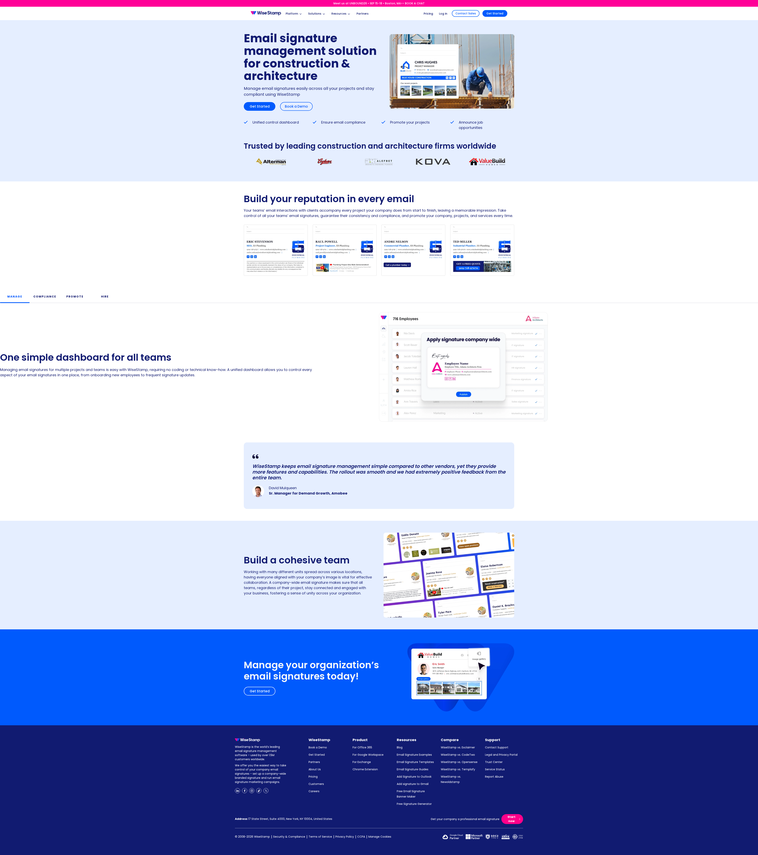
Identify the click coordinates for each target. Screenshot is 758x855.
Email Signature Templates (415, 762)
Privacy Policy (344, 837)
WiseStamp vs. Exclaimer (458, 747)
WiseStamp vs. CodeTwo (458, 755)
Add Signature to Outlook (414, 777)
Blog (399, 747)
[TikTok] (258, 790)
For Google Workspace (368, 755)
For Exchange (362, 762)
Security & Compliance (289, 837)
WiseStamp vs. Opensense (459, 762)
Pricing (313, 777)
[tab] (15, 297)
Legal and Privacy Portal (501, 755)
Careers (314, 791)
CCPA (361, 837)
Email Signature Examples (414, 755)
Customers (316, 784)
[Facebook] (244, 790)
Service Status (495, 769)
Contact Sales (465, 13)
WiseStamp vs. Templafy (458, 769)
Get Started (494, 13)
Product (360, 739)
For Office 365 (362, 747)
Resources (406, 739)
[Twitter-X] (265, 790)
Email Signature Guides (412, 769)
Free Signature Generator (414, 804)
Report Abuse (494, 777)
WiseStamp (319, 739)
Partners (314, 762)
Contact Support (496, 747)
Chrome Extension (365, 769)
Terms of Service (320, 837)
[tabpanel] (379, 363)
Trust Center (494, 762)
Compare (450, 739)
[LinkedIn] (237, 790)
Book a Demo (296, 106)
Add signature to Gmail (413, 784)
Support (492, 739)
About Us (315, 769)
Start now (511, 819)
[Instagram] (251, 790)
